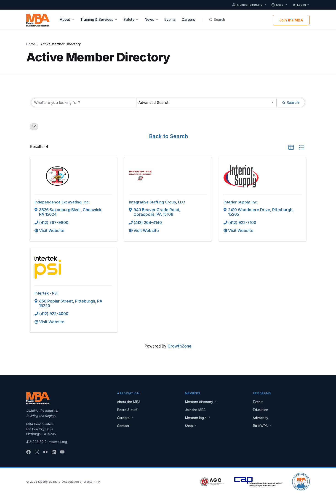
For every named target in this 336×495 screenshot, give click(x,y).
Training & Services (96, 19)
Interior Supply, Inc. (241, 202)
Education (260, 410)
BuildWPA (262, 426)
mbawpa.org (58, 442)
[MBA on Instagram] (37, 452)
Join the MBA (291, 20)
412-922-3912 (36, 442)
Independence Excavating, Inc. (62, 202)
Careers (188, 19)
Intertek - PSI (46, 293)
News (149, 19)
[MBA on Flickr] (45, 452)
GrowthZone (180, 346)
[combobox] (206, 102)
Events (170, 19)
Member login (197, 418)
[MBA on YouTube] (62, 452)
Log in (303, 4)
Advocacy (260, 418)
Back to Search (168, 136)
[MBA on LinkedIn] (54, 452)
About (65, 19)
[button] (291, 147)
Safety (128, 19)
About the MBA (128, 402)
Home (30, 44)
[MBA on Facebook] (28, 452)
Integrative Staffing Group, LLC (157, 202)
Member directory (251, 4)
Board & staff (127, 410)
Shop (281, 4)
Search (219, 19)
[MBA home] (38, 20)
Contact (123, 426)
